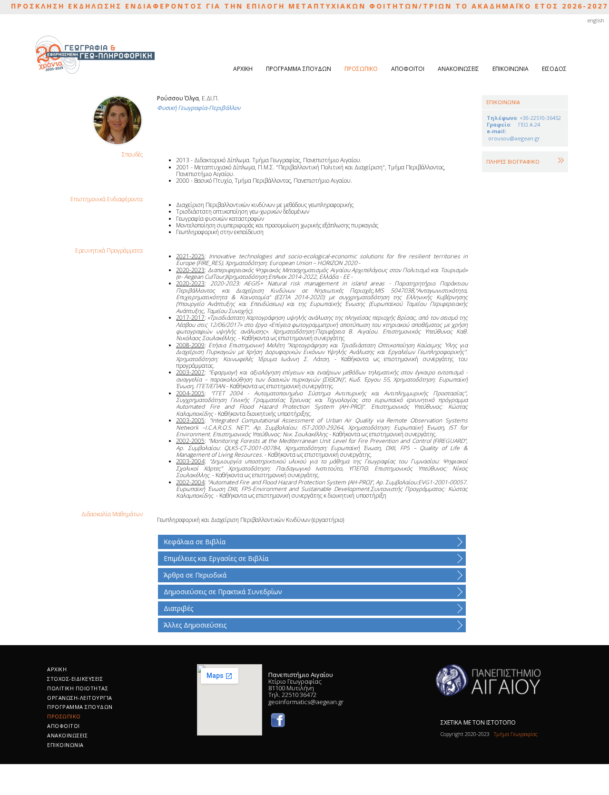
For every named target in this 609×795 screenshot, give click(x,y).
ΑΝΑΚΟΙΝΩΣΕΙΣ (458, 69)
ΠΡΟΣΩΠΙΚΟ (361, 69)
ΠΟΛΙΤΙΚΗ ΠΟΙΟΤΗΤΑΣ (77, 688)
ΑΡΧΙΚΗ (243, 69)
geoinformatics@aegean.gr (306, 701)
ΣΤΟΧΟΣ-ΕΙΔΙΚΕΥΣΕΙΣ (75, 678)
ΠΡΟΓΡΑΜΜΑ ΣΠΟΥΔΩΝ (298, 69)
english (596, 20)
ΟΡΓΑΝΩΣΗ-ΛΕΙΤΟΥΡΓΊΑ (79, 697)
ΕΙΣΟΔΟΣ (554, 69)
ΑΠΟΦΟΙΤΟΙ (407, 69)
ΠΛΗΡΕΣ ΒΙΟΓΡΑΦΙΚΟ (513, 161)
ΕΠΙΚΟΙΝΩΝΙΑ (510, 69)
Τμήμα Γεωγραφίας (514, 733)
